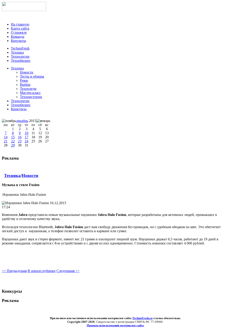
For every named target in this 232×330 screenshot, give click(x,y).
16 (20, 137)
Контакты (18, 41)
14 (5, 137)
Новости (30, 175)
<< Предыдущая (14, 271)
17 (26, 137)
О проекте (19, 32)
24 (26, 141)
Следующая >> (68, 271)
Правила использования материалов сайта (115, 325)
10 (26, 133)
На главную (20, 24)
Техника (17, 68)
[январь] (43, 121)
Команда (17, 36)
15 (13, 137)
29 (13, 145)
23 (20, 141)
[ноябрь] (9, 121)
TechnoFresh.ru (142, 318)
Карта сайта (20, 28)
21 (5, 141)
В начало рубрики (42, 271)
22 (13, 141)
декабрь (22, 121)
